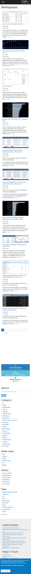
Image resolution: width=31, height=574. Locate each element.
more (9, 37)
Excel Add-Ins (7, 86)
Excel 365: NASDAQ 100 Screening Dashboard (14, 245)
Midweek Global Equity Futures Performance (14, 538)
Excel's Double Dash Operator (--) (13, 24)
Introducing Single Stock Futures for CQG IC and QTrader (14, 309)
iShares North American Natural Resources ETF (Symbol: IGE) (13, 218)
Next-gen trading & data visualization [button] (15, 374)
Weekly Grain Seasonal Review (10, 548)
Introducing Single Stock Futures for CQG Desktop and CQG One (14, 276)
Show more (4, 514)
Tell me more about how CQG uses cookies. (12, 565)
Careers (4, 558)
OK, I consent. (5, 571)
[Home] (26, 2)
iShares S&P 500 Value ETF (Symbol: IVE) (14, 120)
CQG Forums (6, 554)
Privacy (15, 557)
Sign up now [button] (15, 380)
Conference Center (7, 556)
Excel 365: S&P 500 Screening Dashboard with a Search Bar (12, 151)
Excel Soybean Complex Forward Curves (13, 51)
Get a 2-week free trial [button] (15, 368)
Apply (3, 395)
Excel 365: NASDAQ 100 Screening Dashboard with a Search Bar (14, 183)
